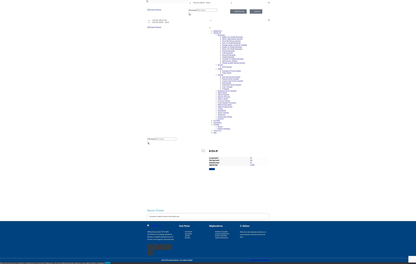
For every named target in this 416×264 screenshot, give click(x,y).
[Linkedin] (150, 252)
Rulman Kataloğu (224, 129)
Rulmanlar (221, 35)
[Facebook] (156, 247)
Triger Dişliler (226, 73)
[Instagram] (150, 247)
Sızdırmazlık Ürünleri (225, 117)
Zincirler (221, 119)
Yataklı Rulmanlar (228, 57)
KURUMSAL (217, 123)
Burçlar (220, 65)
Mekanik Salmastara (225, 107)
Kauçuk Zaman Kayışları (230, 79)
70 (251, 158)
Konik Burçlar (227, 67)
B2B (214, 133)
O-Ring (220, 109)
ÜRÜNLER (217, 33)
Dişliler (220, 69)
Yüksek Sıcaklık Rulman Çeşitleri (233, 63)
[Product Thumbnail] (203, 151)
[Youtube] (169, 247)
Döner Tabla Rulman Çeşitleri (232, 39)
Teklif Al (212, 169)
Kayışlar (220, 75)
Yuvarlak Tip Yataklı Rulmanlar (233, 59)
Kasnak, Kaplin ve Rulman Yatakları (234, 45)
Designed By (259, 260)
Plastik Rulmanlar (228, 51)
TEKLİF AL (217, 131)
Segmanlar (221, 115)
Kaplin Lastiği (223, 99)
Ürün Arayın (192, 10)
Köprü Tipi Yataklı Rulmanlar (232, 49)
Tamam (107, 263)
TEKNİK (216, 125)
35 (251, 163)
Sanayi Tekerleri (223, 113)
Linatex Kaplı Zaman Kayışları (232, 81)
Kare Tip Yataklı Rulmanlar (231, 43)
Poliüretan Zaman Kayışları (231, 85)
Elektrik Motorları (224, 97)
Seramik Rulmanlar (229, 55)
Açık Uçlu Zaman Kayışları (231, 77)
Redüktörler (222, 111)
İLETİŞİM (216, 121)
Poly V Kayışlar (227, 87)
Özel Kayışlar (226, 83)
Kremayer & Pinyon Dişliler (231, 71)
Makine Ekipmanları (225, 105)
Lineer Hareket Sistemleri (227, 103)
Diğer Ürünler (222, 93)
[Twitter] (162, 247)
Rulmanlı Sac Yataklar (229, 61)
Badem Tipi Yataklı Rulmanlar (232, 37)
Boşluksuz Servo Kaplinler (227, 91)
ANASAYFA (217, 31)
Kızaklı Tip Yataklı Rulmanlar (232, 47)
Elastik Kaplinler (223, 95)
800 (253, 165)
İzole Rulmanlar (227, 53)
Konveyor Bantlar (224, 101)
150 (251, 160)
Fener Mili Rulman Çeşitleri (231, 41)
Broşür (220, 127)
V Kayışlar (225, 89)
